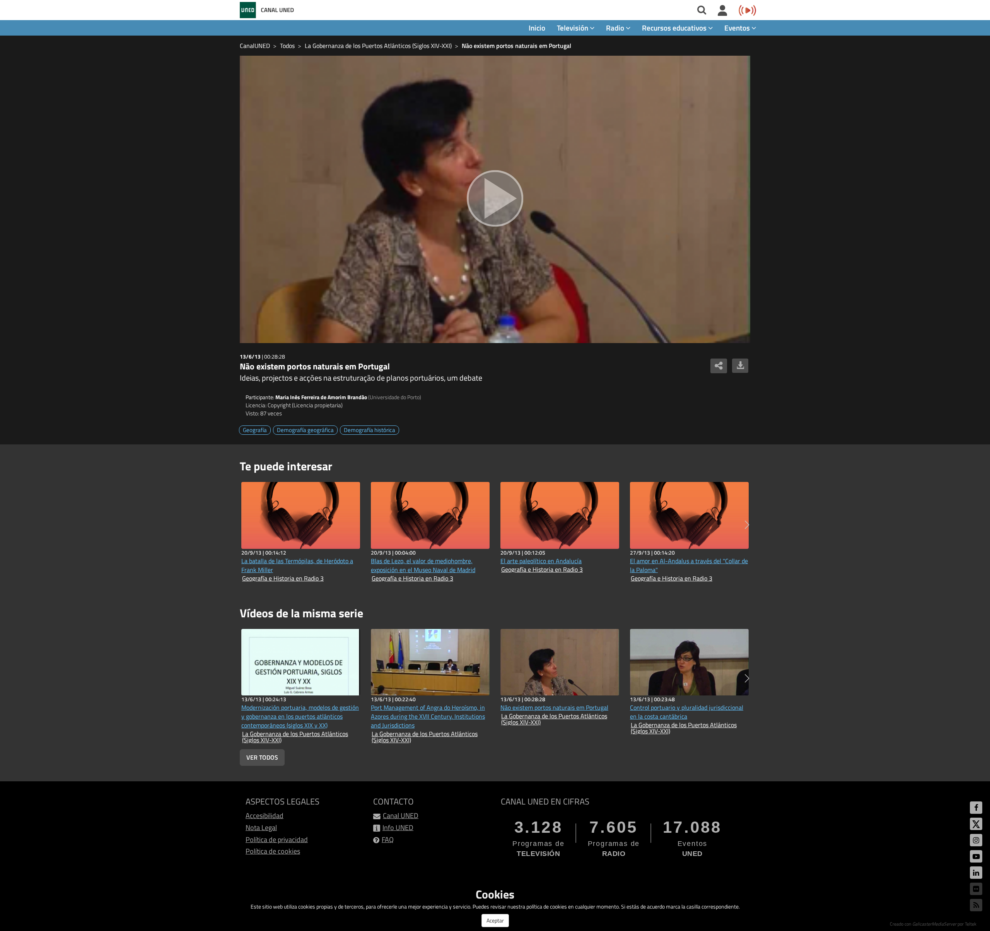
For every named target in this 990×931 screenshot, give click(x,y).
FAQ (388, 839)
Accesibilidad (264, 815)
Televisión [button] (573, 27)
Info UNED (397, 827)
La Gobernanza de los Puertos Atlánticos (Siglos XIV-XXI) (378, 45)
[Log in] (722, 11)
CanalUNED (255, 45)
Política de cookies (273, 851)
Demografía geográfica (305, 429)
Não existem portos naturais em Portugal (516, 45)
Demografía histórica (369, 429)
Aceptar (495, 920)
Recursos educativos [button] (675, 27)
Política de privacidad (277, 839)
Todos (287, 45)
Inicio (537, 27)
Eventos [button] (737, 27)
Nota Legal (261, 827)
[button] (747, 524)
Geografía (255, 429)
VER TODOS (262, 757)
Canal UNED (400, 815)
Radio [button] (616, 27)
